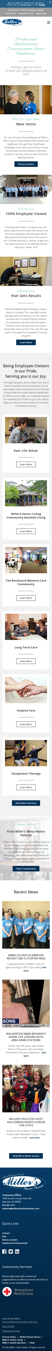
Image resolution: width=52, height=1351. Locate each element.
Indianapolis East (11, 1331)
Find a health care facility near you (20, 1321)
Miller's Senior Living (12, 1339)
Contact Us (10, 13)
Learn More (26, 342)
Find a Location (26, 164)
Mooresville (8, 1326)
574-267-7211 (8, 1205)
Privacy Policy (26, 5)
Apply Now (41, 13)
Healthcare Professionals (15, 1243)
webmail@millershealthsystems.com (20, 1208)
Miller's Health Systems (14, 1342)
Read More (35, 1138)
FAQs (32, 1342)
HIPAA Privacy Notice (30, 1337)
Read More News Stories (26, 1155)
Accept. (42, 5)
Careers (6, 1233)
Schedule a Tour (26, 13)
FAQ (4, 1236)
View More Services (26, 803)
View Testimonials (26, 868)
